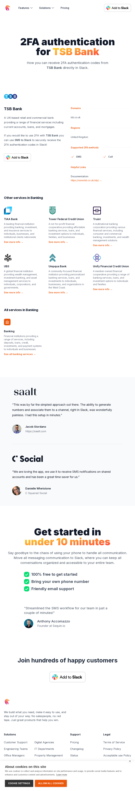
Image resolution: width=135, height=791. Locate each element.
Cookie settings (19, 783)
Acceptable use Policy (117, 755)
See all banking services (20, 354)
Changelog (76, 748)
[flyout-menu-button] (25, 8)
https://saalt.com (35, 431)
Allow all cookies (51, 783)
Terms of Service (114, 742)
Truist (97, 219)
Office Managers (14, 755)
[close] (130, 761)
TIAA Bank (11, 219)
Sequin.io (59, 626)
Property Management (48, 755)
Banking (9, 331)
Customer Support (15, 742)
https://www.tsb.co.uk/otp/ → (86, 180)
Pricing (65, 8)
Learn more (61, 774)
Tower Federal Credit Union (66, 219)
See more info (13, 242)
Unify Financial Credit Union (111, 266)
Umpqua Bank (58, 266)
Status (74, 755)
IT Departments (44, 748)
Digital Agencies (44, 742)
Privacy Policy (112, 748)
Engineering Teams (16, 748)
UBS (6, 266)
